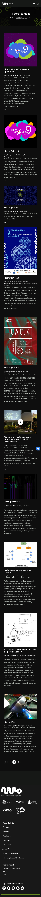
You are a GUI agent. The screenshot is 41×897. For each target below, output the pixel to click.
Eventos (9, 75)
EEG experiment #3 (12, 501)
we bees (34, 283)
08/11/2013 (7, 578)
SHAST (21, 283)
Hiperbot (14, 725)
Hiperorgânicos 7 (11, 207)
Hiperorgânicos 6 (11, 278)
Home (11, 17)
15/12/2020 (7, 158)
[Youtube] (22, 888)
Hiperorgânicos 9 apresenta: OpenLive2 (17, 70)
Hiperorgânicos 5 (11, 367)
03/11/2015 (7, 287)
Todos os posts (21, 17)
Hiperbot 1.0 (9, 722)
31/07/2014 (23, 445)
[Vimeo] (13, 888)
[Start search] (38, 3)
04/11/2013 (7, 727)
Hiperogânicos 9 (11, 151)
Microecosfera (26, 655)
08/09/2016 (7, 213)
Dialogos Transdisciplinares (15, 155)
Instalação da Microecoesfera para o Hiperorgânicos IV (20, 650)
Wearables (7, 285)
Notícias (24, 211)
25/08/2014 (7, 375)
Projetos (16, 283)
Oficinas (16, 373)
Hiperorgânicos (16, 75)
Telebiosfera (27, 283)
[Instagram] (4, 888)
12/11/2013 (27, 505)
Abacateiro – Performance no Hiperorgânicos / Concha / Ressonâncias (17, 439)
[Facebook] (18, 888)
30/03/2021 (27, 75)
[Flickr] (8, 888)
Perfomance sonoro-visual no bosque (17, 571)
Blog (5, 75)
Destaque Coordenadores (15, 281)
